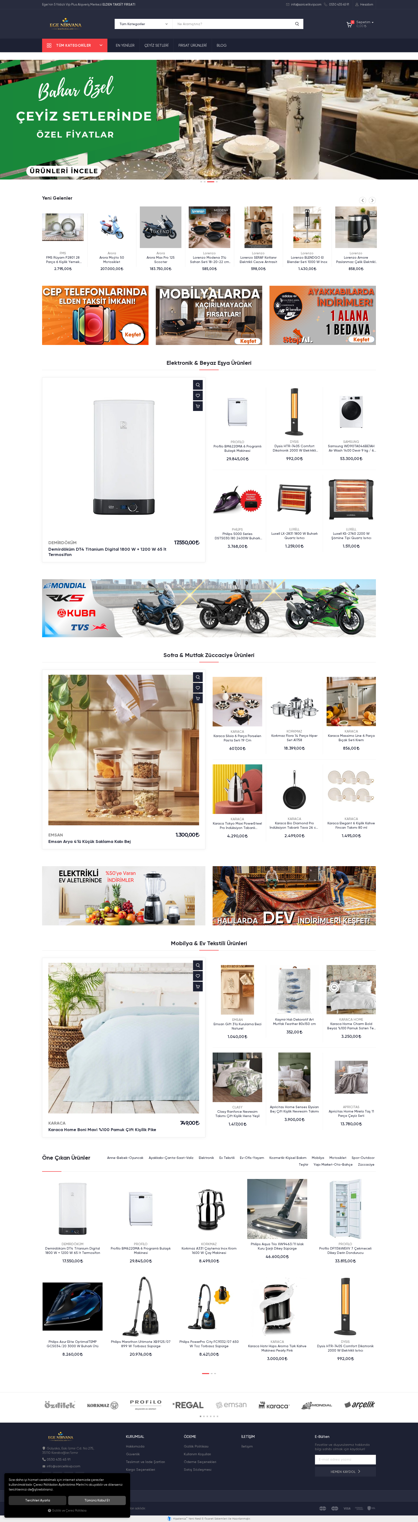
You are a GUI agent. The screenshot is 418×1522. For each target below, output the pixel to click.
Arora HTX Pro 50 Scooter (356, 257)
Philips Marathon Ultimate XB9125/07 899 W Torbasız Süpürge (141, 1344)
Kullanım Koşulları (197, 1454)
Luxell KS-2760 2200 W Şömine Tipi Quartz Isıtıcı (351, 536)
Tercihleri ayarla (37, 1500)
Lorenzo (160, 253)
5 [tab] (214, 1416)
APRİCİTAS (351, 1107)
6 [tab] (217, 1416)
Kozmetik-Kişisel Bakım (287, 1158)
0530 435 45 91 (338, 4)
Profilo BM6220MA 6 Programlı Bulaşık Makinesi (237, 448)
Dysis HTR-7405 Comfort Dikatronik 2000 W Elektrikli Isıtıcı (294, 448)
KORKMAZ (294, 731)
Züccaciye (366, 1164)
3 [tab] (208, 181)
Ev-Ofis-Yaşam (252, 1158)
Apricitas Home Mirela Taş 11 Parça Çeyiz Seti (351, 1113)
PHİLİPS (237, 529)
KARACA (237, 731)
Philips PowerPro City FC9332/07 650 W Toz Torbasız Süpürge (209, 1344)
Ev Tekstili (227, 1158)
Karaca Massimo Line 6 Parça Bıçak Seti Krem (351, 738)
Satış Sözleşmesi (197, 1469)
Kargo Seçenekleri (140, 1469)
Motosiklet (337, 1158)
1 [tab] (201, 181)
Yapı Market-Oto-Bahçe (333, 1164)
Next (372, 200)
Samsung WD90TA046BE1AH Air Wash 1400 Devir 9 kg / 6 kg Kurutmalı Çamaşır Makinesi (351, 448)
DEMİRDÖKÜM (62, 542)
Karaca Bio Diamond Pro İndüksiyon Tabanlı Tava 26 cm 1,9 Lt (294, 825)
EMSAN (55, 835)
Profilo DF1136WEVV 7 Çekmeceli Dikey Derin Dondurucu (345, 1250)
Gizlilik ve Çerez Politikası (69, 1510)
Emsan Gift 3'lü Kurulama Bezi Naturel (237, 1026)
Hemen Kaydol (344, 1472)
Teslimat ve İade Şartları (145, 1462)
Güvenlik (133, 1454)
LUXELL (294, 529)
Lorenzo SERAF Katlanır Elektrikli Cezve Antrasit (209, 260)
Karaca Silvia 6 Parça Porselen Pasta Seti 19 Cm (237, 738)
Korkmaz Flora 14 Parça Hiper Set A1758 (294, 738)
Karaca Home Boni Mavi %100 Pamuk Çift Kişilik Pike (102, 1129)
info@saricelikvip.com (305, 4)
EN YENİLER (125, 45)
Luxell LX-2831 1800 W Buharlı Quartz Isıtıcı (294, 536)
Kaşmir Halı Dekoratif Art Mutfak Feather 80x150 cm (294, 1021)
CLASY (237, 1107)
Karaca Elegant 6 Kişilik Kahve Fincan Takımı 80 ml (351, 825)
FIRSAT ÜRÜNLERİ (193, 45)
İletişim (247, 1446)
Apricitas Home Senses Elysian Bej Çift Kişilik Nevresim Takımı (294, 1109)
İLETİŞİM (248, 1437)
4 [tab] (214, 181)
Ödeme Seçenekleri (200, 1462)
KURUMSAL (135, 1437)
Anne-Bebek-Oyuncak (125, 1158)
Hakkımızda (135, 1446)
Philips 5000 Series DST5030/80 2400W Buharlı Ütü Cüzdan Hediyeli (237, 536)
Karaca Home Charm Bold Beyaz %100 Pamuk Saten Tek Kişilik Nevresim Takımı (351, 1026)
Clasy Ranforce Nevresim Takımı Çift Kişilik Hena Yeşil (237, 1114)
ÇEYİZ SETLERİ (156, 45)
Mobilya (318, 1158)
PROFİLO (237, 442)
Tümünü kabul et (97, 1500)
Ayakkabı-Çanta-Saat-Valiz (171, 1158)
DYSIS (294, 442)
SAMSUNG (351, 442)
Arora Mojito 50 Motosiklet (63, 260)
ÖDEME (190, 1437)
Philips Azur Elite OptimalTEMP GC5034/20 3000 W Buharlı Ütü (72, 1344)
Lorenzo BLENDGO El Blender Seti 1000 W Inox (258, 260)
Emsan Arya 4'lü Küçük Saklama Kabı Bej (89, 841)
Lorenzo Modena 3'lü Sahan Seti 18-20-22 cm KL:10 (160, 260)
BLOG (222, 45)
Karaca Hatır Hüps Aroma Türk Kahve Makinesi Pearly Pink (277, 1348)
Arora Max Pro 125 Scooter (112, 260)
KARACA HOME (351, 1019)
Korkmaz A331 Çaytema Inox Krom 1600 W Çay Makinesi (209, 1250)
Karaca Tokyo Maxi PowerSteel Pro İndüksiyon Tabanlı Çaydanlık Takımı (237, 825)
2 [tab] (205, 181)
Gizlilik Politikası (196, 1446)
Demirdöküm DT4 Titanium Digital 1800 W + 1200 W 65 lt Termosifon (107, 552)
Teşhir (303, 1164)
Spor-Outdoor (363, 1158)
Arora (63, 253)
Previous (362, 200)
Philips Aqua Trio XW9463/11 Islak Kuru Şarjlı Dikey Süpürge (277, 1246)
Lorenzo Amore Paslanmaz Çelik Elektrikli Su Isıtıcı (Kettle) (307, 260)
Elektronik (206, 1158)
